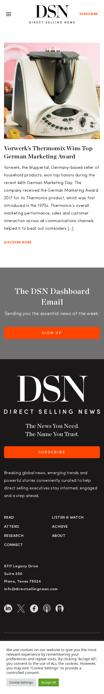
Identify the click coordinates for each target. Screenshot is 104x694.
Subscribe (88, 14)
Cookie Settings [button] (21, 682)
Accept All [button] (48, 682)
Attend (11, 527)
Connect (13, 545)
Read (9, 518)
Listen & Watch (68, 518)
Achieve (60, 527)
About (58, 536)
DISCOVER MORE (18, 242)
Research (13, 536)
